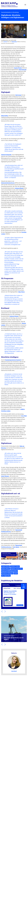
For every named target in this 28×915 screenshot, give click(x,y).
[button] (2, 611)
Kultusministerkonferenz (7, 183)
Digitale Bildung (6, 569)
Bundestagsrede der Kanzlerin (13, 360)
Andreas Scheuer (14, 316)
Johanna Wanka (19, 188)
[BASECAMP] (9, 4)
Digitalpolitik (5, 571)
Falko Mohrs (21, 292)
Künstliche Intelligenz (7, 573)
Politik (15, 573)
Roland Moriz (14, 41)
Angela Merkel (18, 68)
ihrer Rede (24, 416)
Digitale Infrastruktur (16, 569)
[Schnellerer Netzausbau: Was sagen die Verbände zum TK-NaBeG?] (14, 629)
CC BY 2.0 (5, 41)
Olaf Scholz (18, 95)
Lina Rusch (14, 671)
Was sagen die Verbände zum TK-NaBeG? (14, 637)
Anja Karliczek (22, 69)
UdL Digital (16, 547)
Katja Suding (4, 115)
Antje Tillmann (5, 476)
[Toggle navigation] (25, 5)
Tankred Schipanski (6, 154)
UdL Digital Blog (6, 575)
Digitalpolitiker (13, 571)
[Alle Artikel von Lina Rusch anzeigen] (14, 662)
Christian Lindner (14, 566)
